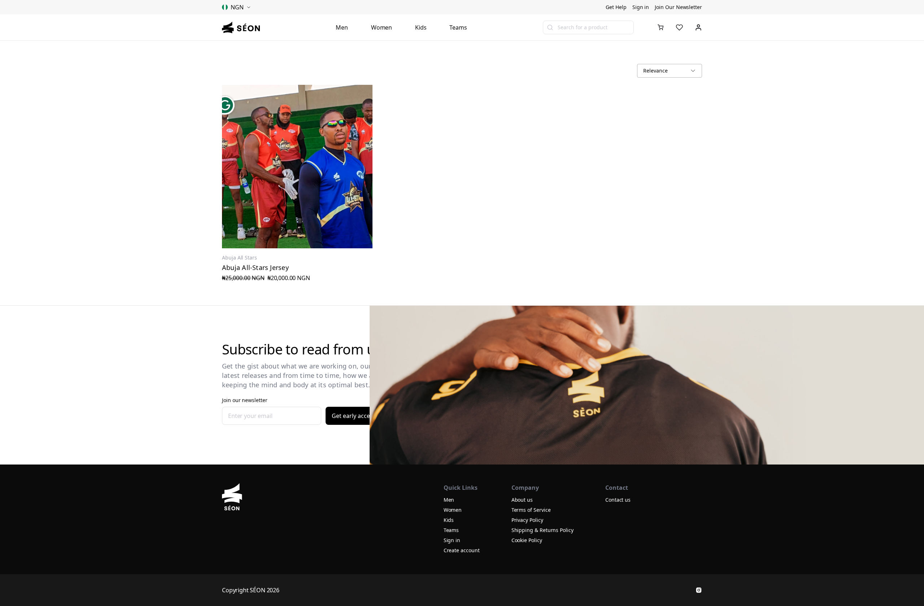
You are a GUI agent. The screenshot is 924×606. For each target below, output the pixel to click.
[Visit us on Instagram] (699, 590)
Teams (458, 27)
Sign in (640, 7)
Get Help (616, 7)
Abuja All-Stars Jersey (255, 267)
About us (522, 499)
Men (342, 27)
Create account (462, 550)
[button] (660, 27)
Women (381, 27)
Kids (420, 27)
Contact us (618, 499)
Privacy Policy (527, 519)
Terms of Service (531, 509)
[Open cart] (660, 27)
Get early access (354, 416)
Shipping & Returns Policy (542, 530)
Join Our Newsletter (678, 7)
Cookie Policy (526, 540)
